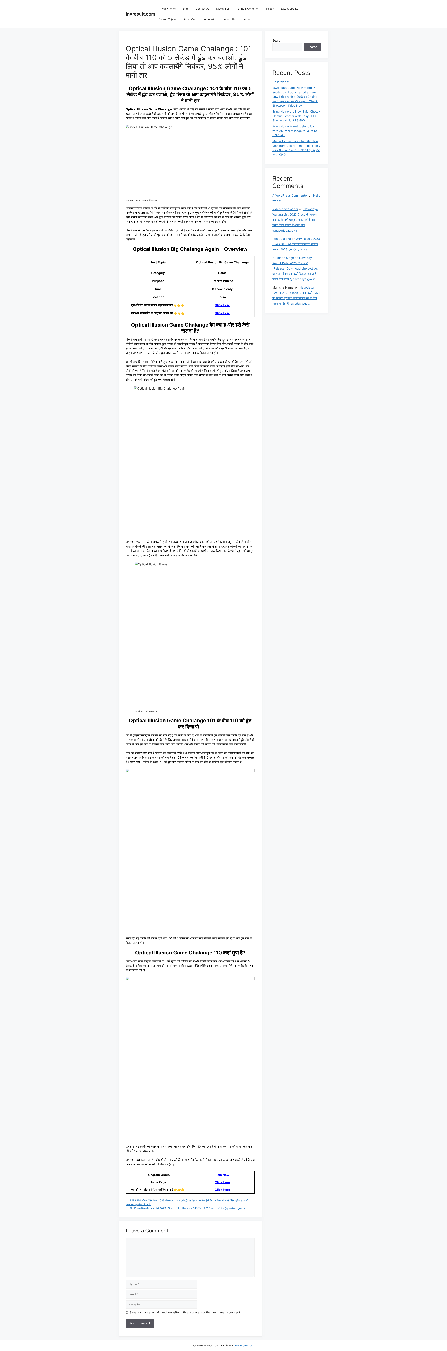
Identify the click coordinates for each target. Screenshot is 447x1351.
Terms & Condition (247, 8)
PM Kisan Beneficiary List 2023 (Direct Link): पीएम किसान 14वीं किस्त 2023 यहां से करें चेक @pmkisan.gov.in (187, 1208)
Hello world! (280, 82)
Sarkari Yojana (167, 19)
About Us (229, 19)
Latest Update (289, 8)
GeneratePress (244, 1345)
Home (246, 19)
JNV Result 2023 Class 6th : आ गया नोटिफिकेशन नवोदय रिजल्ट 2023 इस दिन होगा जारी (296, 244)
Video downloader (285, 209)
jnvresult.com (140, 14)
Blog (186, 8)
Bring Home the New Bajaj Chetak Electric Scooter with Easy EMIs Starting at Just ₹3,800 (296, 116)
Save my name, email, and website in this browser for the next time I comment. (185, 1312)
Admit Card (190, 19)
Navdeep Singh (283, 258)
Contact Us (202, 8)
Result (270, 8)
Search (277, 40)
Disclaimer (222, 8)
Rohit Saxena (281, 239)
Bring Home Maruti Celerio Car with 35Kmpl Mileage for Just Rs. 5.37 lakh (295, 131)
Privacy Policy (167, 8)
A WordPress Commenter (290, 195)
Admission (210, 19)
